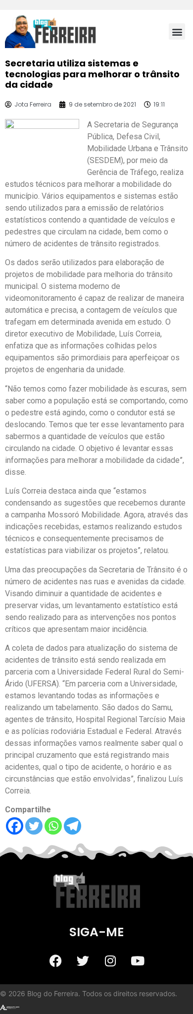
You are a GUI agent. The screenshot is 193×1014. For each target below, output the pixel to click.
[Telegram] (72, 826)
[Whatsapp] (53, 826)
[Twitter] (34, 826)
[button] (177, 31)
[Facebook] (14, 826)
